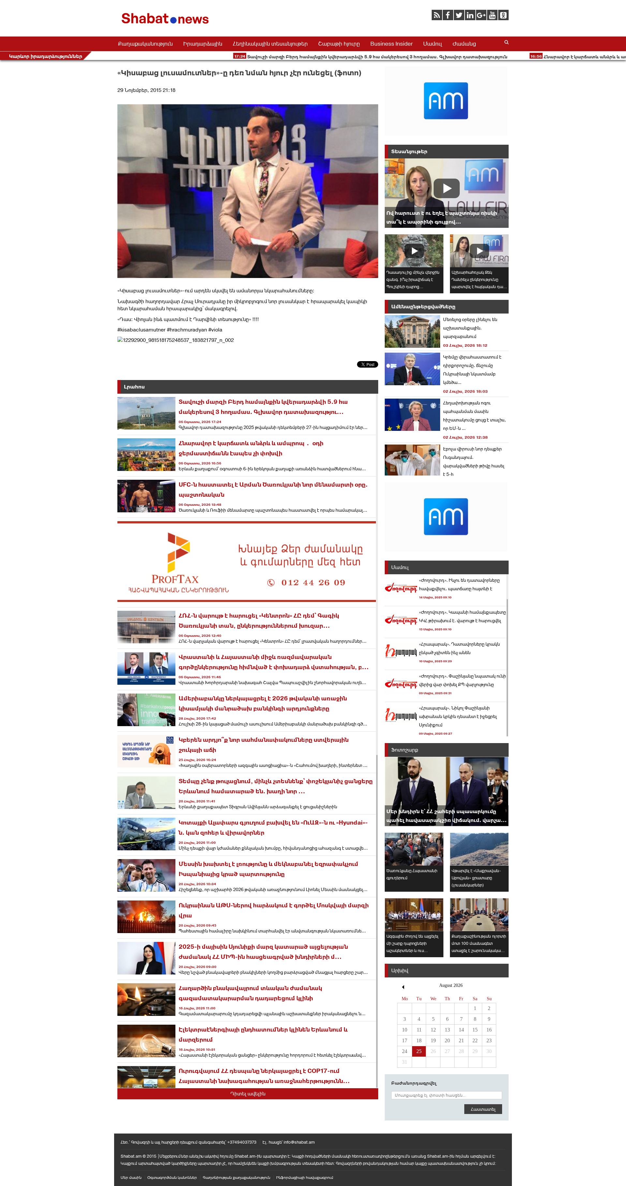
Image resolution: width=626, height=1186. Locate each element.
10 (404, 1029)
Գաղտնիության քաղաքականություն (236, 1177)
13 (447, 1029)
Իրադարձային (202, 43)
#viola (215, 329)
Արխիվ (399, 970)
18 (419, 1040)
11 (419, 1029)
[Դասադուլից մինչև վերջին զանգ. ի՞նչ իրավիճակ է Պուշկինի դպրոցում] (414, 250)
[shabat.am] (166, 25)
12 (433, 1029)
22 (475, 1040)
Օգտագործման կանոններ (172, 1177)
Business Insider (391, 43)
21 (461, 1040)
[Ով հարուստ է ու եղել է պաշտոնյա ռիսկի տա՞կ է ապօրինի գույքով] (447, 193)
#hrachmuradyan (187, 329)
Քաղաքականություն (145, 43)
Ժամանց (464, 43)
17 (404, 1040)
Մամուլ (432, 43)
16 (489, 1029)
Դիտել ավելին (248, 1093)
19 (433, 1040)
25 (419, 1051)
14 (461, 1029)
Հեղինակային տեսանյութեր (270, 43)
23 (489, 1040)
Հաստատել (483, 1109)
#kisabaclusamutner (141, 329)
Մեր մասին (131, 1177)
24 (404, 1051)
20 (447, 1040)
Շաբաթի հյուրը (339, 43)
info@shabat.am (299, 1142)
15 (475, 1029)
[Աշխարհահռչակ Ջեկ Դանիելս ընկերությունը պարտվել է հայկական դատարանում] (479, 250)
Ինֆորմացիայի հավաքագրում (304, 1177)
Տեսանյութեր (409, 151)
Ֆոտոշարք (404, 749)
